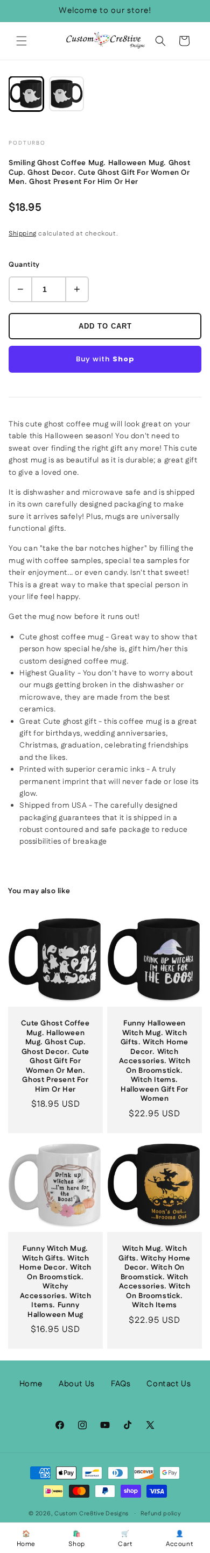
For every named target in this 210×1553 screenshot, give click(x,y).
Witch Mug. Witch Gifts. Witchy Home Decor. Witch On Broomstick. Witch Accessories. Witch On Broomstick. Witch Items (154, 1277)
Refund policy (161, 1513)
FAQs (120, 1384)
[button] (21, 41)
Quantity (24, 264)
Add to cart (105, 326)
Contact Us (168, 1384)
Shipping (23, 233)
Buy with (105, 359)
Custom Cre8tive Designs (91, 1513)
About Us (77, 1384)
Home (31, 1384)
